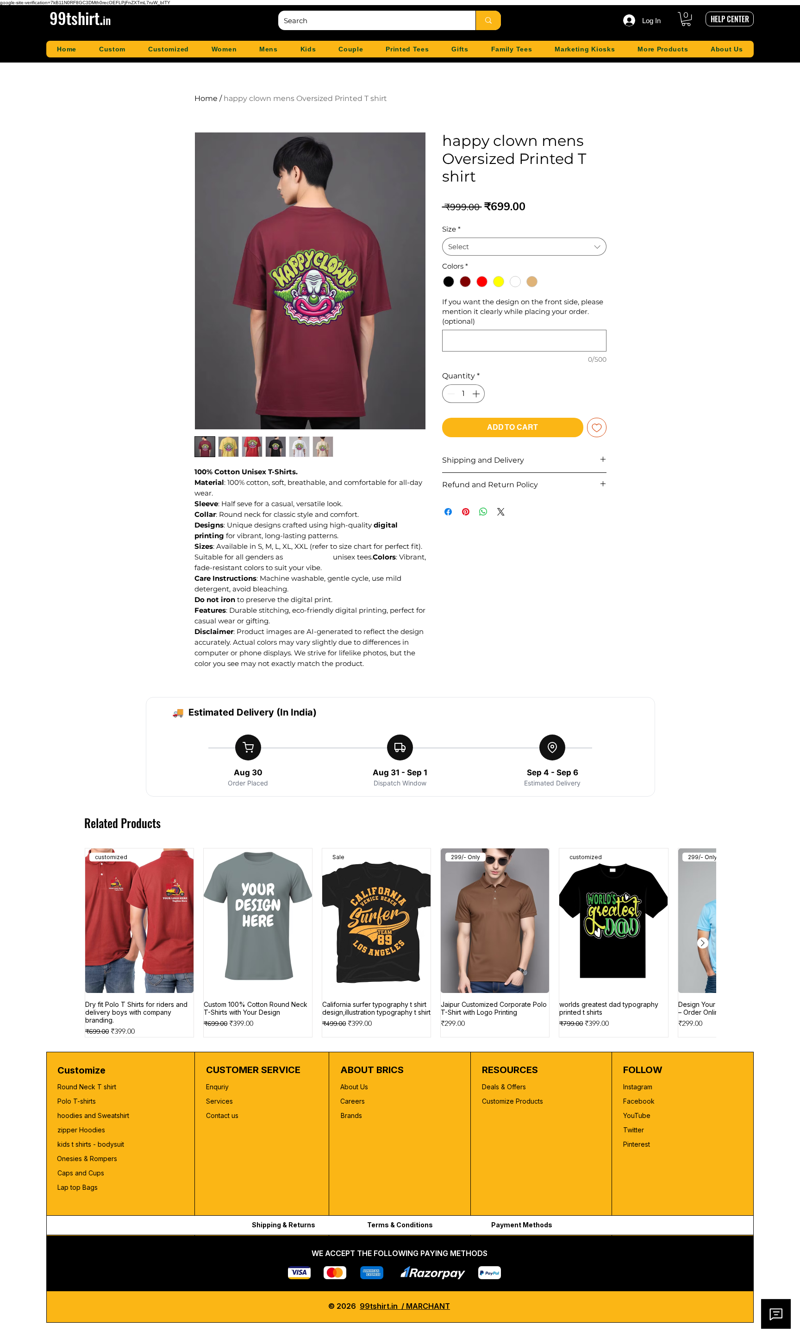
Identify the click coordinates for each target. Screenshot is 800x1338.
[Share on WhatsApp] (483, 511)
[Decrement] (450, 393)
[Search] (488, 20)
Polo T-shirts (76, 1101)
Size (451, 229)
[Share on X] (500, 511)
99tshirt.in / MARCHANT (405, 1306)
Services (219, 1101)
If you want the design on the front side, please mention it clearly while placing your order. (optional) (522, 311)
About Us (354, 1087)
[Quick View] (258, 920)
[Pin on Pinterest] (465, 511)
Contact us (222, 1115)
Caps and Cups (80, 1173)
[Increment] (476, 393)
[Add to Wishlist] (596, 427)
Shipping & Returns (283, 1225)
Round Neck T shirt (86, 1087)
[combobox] (524, 247)
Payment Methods (521, 1225)
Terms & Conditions (400, 1225)
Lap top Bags (77, 1187)
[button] (686, 19)
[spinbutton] (463, 393)
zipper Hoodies (81, 1130)
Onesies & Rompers (87, 1158)
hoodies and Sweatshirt (93, 1115)
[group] (400, 943)
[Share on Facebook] (448, 511)
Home (206, 98)
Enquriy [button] (217, 1087)
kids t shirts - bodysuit (91, 1144)
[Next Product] (702, 943)
